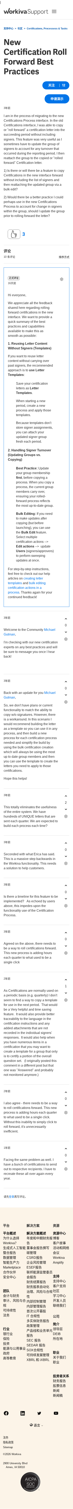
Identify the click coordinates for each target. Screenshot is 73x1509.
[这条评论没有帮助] (65, 631)
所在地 (58, 1338)
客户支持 (59, 1286)
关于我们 (59, 1357)
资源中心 (59, 1233)
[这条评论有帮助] (65, 618)
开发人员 (59, 1300)
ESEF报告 (34, 1267)
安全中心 (9, 1277)
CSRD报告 (35, 1257)
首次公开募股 (36, 1311)
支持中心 (8, 28)
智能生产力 (11, 1262)
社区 (20, 28)
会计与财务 (11, 1296)
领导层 (58, 1329)
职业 (56, 1352)
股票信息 (59, 1386)
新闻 (56, 1390)
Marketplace (12, 1267)
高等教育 (9, 1358)
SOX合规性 (35, 1350)
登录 (11, 1196)
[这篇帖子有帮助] (14, 234)
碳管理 (31, 1253)
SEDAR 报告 (36, 1345)
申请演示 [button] (56, 99)
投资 (6, 1343)
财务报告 (59, 1381)
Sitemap (8, 1447)
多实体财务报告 (38, 1321)
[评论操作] (61, 279)
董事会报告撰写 (38, 1248)
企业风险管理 (36, 1262)
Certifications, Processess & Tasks (47, 28)
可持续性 (9, 1310)
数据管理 (9, 1257)
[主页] (26, 11)
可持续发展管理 (38, 1355)
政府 (6, 1353)
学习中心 (59, 1296)
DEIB (57, 1334)
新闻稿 (58, 1395)
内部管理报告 (36, 1306)
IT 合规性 (33, 1316)
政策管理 (33, 1326)
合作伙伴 (9, 1272)
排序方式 (64, 257)
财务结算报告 (36, 1282)
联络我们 (59, 1305)
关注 (51, 85)
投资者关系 (61, 1376)
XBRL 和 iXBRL (38, 1360)
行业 (6, 1329)
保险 (6, 1338)
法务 (6, 1315)
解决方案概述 (36, 1233)
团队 (6, 1291)
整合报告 (9, 1253)
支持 (56, 1276)
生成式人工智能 (14, 1248)
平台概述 (9, 1233)
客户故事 (59, 1243)
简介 (56, 1324)
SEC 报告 (34, 1340)
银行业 (8, 1334)
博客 (56, 1238)
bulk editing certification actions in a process (27, 587)
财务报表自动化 (38, 1287)
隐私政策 (8, 1442)
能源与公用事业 (14, 1348)
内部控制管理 (36, 1301)
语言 (37, 1425)
